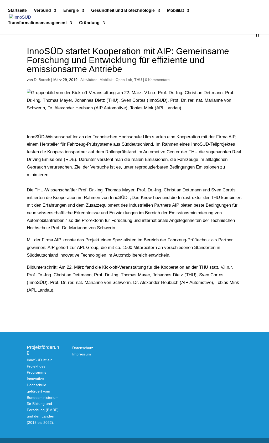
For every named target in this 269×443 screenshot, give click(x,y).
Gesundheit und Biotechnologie (123, 11)
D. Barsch (42, 80)
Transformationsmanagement (37, 23)
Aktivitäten (88, 80)
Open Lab (124, 80)
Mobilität (175, 11)
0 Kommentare (157, 80)
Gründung (89, 23)
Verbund (42, 11)
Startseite (17, 11)
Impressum (81, 354)
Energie (71, 11)
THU (138, 80)
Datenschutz (82, 348)
